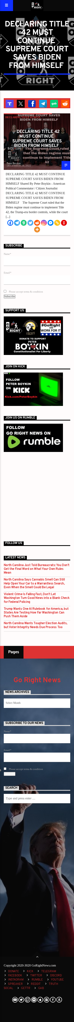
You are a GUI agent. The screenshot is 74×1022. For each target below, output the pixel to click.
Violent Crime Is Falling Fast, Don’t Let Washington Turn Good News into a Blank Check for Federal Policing (36, 598)
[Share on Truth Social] (9, 103)
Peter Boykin (14, 163)
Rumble (37, 980)
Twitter (36, 976)
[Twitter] (30, 223)
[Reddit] (37, 223)
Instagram (15, 980)
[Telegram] (17, 223)
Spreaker (15, 984)
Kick (30, 971)
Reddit (36, 984)
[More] (37, 229)
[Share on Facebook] (31, 103)
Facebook (15, 976)
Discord (56, 976)
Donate (13, 971)
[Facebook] (10, 223)
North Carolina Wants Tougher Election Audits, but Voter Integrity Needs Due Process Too (35, 625)
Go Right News (37, 680)
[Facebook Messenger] (50, 223)
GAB (41, 988)
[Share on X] (20, 103)
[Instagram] (44, 223)
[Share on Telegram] (42, 103)
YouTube (57, 980)
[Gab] (24, 223)
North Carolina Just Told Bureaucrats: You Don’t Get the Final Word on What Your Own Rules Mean (36, 569)
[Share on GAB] (53, 103)
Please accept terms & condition (25, 291)
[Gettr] (64, 223)
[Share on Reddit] (64, 103)
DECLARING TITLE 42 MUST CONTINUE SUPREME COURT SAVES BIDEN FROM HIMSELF (37, 139)
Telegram (48, 971)
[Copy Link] (57, 223)
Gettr (25, 988)
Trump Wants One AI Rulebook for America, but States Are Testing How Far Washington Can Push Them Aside (36, 612)
